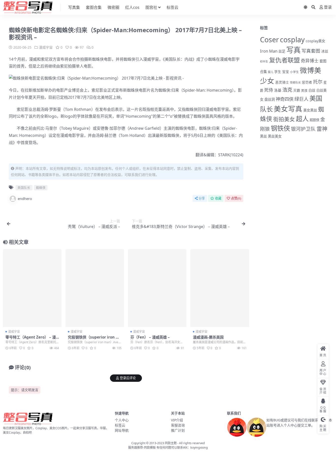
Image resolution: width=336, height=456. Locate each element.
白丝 (311, 90)
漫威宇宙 (46, 47)
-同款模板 (149, 447)
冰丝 (324, 51)
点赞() (236, 198)
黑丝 (263, 136)
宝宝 (285, 72)
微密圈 (113, 7)
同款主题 (171, 443)
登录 (328, 7)
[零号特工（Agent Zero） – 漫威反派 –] (32, 288)
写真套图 (311, 51)
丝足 (281, 51)
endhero (25, 198)
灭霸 (296, 90)
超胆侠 (314, 120)
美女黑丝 (310, 110)
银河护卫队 (303, 129)
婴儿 (270, 72)
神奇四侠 (284, 99)
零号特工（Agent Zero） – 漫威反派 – (30, 339)
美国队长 (173, 59)
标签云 (172, 7)
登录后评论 (128, 378)
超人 (302, 118)
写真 (293, 50)
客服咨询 (178, 425)
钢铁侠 (280, 128)
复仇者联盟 (284, 60)
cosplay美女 (315, 41)
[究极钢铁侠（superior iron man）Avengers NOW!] (94, 288)
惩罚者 (307, 82)
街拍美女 (284, 119)
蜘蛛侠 (98, 59)
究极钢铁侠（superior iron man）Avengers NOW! (95, 339)
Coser (269, 39)
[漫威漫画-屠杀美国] (219, 288)
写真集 (74, 7)
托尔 (317, 82)
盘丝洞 (269, 99)
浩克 (287, 89)
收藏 (218, 198)
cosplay (292, 39)
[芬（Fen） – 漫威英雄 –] (157, 288)
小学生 (294, 72)
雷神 (322, 128)
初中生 (264, 61)
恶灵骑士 (282, 82)
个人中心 (122, 420)
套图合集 (94, 7)
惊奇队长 (295, 82)
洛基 (277, 90)
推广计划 (178, 430)
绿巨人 (301, 99)
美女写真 (288, 109)
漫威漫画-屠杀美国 (208, 337)
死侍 (268, 90)
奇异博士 (310, 61)
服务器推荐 (135, 447)
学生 (277, 72)
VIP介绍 (177, 420)
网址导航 (122, 430)
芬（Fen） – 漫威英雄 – (150, 337)
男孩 (304, 90)
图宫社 (151, 7)
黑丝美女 (275, 136)
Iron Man (268, 51)
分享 (202, 198)
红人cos (132, 7)
